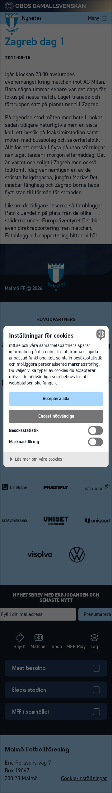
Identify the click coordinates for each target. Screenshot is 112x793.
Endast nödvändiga (56, 416)
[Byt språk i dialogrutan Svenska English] (100, 335)
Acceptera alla (56, 398)
